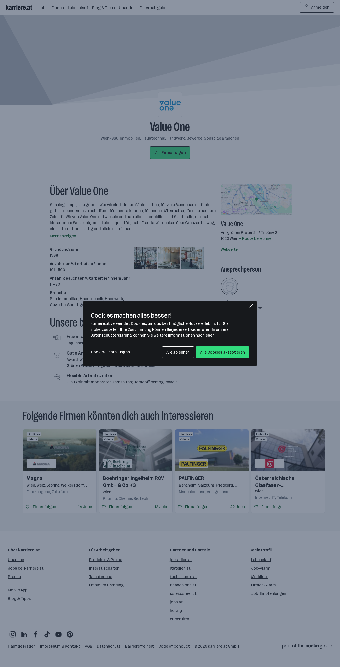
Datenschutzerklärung (111, 335)
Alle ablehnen (178, 352)
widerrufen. (200, 329)
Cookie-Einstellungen (110, 352)
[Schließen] (251, 305)
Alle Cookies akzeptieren (222, 352)
